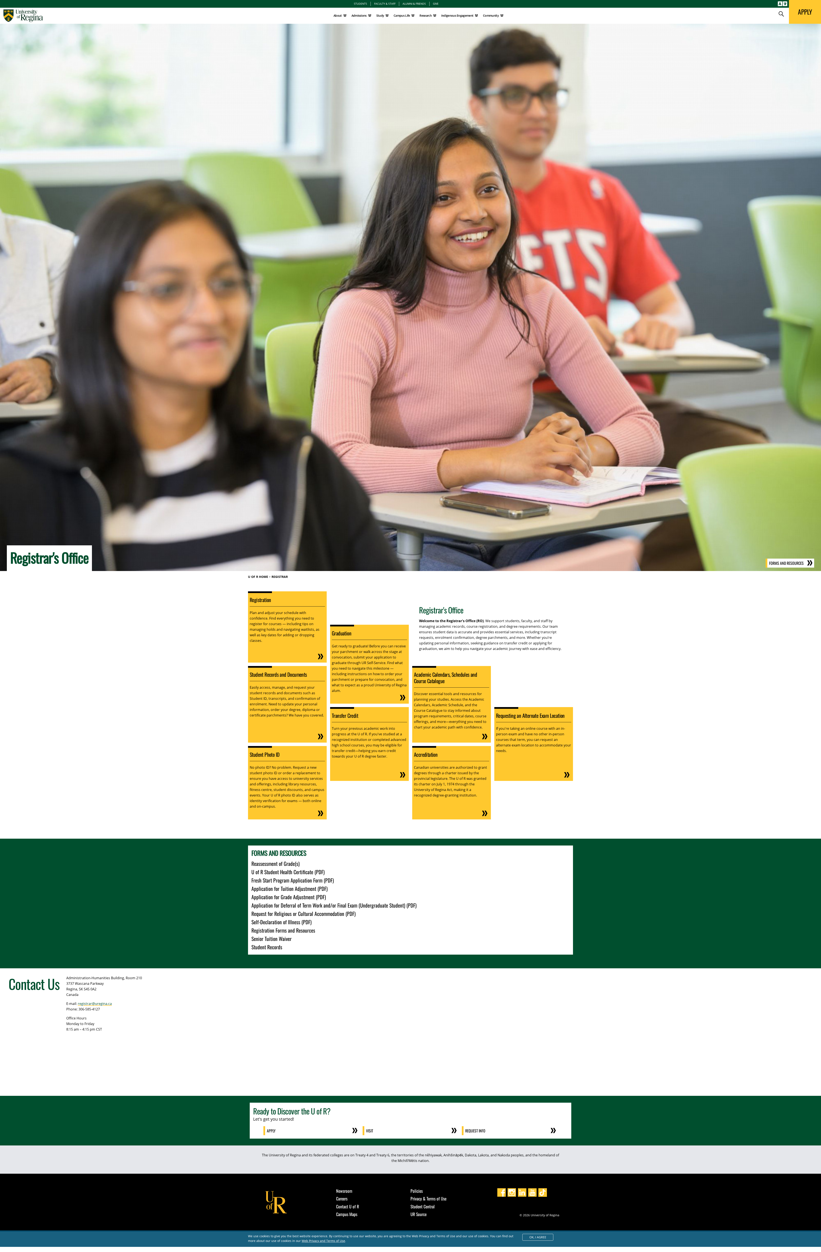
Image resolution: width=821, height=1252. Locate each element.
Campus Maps (346, 1214)
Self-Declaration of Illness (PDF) (281, 922)
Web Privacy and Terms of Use (323, 1241)
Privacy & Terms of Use (428, 1198)
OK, (537, 1237)
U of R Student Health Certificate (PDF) (288, 872)
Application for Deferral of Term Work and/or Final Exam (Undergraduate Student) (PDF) (333, 905)
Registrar (280, 577)
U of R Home (258, 577)
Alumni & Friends (414, 3)
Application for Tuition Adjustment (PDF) (289, 888)
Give (436, 3)
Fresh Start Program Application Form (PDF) (292, 880)
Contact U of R (347, 1206)
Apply (271, 1130)
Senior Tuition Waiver (271, 938)
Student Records (266, 947)
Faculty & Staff (385, 3)
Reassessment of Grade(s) (275, 863)
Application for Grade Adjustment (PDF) (288, 897)
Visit (369, 1130)
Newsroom (344, 1191)
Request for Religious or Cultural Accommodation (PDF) (303, 913)
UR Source (418, 1214)
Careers (341, 1198)
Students (360, 3)
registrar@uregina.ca (95, 1003)
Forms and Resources (786, 563)
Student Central (422, 1206)
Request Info (475, 1130)
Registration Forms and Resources (283, 930)
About (338, 15)
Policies (416, 1191)
